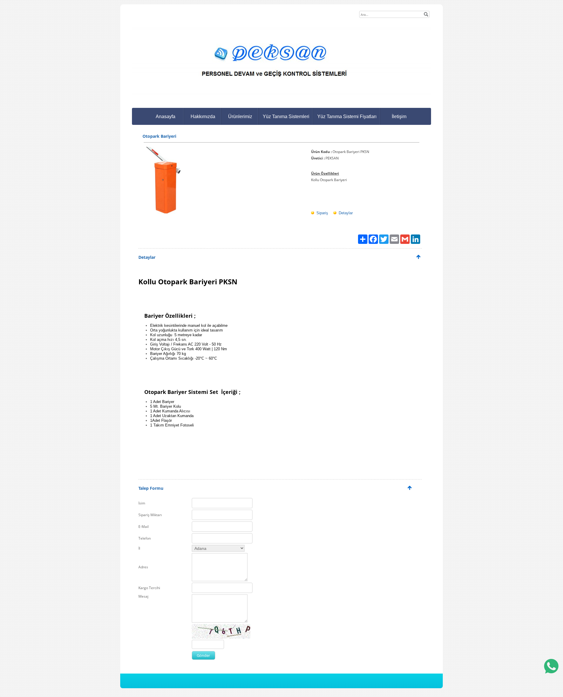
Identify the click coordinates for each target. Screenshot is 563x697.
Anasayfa (165, 116)
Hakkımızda (203, 116)
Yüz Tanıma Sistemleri (286, 116)
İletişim (399, 116)
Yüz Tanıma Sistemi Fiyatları (347, 116)
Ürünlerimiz (240, 116)
